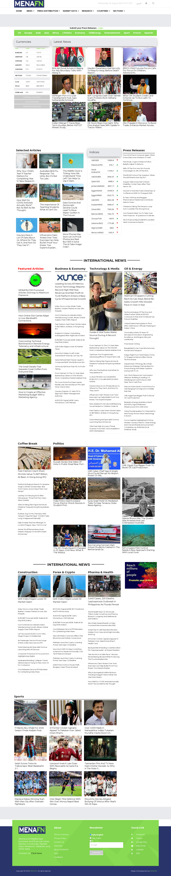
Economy (80, 33)
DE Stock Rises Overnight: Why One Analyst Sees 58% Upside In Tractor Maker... (104, 125)
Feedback (58, 857)
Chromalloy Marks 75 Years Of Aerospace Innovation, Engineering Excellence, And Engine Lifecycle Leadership (138, 335)
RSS (138, 853)
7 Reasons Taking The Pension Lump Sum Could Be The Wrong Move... (137, 207)
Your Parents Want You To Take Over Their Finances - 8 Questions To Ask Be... (139, 214)
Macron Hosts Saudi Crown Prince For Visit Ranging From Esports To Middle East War (139, 388)
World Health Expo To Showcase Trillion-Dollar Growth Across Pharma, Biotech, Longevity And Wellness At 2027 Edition (103, 615)
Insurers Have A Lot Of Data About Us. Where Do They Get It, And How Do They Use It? (105, 388)
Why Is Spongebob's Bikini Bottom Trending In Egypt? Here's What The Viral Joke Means (102, 674)
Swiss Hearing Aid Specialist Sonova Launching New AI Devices (104, 421)
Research (87, 11)
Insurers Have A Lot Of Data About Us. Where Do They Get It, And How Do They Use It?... (26, 240)
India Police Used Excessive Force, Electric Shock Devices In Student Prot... (69, 503)
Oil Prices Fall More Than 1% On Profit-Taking (70, 368)
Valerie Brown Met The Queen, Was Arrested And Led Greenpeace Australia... (137, 520)
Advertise (58, 846)
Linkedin (140, 849)
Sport (127, 33)
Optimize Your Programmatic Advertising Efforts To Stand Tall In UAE (105, 355)
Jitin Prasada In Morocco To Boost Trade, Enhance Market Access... (139, 124)
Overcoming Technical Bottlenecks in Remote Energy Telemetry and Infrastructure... (34, 343)
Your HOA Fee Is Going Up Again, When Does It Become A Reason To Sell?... (139, 156)
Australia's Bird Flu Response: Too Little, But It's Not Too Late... (49, 175)
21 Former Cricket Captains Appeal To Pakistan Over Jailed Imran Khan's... (65, 730)
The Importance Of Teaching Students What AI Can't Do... (49, 207)
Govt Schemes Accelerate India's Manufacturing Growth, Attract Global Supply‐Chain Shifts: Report (70, 317)
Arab (38, 33)
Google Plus (141, 842)
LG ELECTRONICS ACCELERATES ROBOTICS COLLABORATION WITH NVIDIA (104, 379)
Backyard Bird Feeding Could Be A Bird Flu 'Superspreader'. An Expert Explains (104, 649)
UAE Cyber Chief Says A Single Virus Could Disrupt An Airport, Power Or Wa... (103, 473)
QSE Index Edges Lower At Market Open (69, 348)
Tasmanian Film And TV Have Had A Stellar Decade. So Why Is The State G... (100, 766)
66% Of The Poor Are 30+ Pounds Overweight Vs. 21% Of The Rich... (136, 169)
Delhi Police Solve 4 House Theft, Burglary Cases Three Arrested (66, 666)
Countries (102, 11)
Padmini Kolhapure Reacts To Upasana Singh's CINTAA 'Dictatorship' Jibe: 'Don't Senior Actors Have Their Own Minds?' (33, 487)
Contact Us (59, 842)
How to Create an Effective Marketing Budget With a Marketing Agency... (32, 394)
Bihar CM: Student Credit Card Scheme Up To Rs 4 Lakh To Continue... (138, 97)
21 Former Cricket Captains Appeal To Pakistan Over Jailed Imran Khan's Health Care (103, 641)
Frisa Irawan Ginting (132, 344)
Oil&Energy (95, 33)
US (19, 33)
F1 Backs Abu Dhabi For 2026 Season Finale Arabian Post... (29, 729)
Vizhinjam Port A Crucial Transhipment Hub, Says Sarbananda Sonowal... (64, 97)
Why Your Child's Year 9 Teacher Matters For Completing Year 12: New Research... (26, 176)
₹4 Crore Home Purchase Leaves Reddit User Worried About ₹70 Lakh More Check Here (70, 384)
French (137, 33)
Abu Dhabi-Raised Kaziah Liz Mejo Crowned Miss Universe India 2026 (101, 624)
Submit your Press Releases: (84, 28)
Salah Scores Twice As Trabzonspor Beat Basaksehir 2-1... (29, 766)
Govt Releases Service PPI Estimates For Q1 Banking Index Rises (32, 670)
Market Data (70, 11)
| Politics (67, 33)
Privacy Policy (60, 838)
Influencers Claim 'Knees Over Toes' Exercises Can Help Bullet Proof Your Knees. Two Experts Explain (104, 397)
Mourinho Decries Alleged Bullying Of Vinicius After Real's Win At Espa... (100, 801)
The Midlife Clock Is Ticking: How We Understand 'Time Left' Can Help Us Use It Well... (72, 176)
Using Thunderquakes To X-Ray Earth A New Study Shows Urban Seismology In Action (139, 413)
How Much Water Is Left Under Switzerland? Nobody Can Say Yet (69, 354)
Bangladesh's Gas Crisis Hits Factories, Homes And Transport (139, 349)
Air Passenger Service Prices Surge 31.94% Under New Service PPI (32, 641)
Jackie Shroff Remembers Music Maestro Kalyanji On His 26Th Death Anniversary (32, 531)
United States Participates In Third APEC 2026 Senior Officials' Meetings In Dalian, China (140, 325)
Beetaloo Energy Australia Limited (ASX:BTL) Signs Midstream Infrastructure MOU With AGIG (138, 404)
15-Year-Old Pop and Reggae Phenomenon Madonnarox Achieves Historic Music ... (138, 200)
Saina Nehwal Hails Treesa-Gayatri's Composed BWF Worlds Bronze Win (69, 361)
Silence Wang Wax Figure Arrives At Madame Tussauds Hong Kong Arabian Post (105, 363)
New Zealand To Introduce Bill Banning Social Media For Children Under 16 (105, 405)
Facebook (140, 834)
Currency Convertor (32, 97)
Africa (55, 33)
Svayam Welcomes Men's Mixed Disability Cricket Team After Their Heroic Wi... (136, 184)
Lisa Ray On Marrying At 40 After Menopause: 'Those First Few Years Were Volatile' (32, 498)
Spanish (148, 33)
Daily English (97, 835)
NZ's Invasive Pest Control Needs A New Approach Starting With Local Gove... (138, 550)
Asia (46, 33)
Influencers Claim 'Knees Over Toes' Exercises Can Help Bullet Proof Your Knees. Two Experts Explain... (49, 241)
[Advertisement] (85, 20)
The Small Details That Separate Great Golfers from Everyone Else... (33, 369)
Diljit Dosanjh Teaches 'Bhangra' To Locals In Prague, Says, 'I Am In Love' (32, 524)
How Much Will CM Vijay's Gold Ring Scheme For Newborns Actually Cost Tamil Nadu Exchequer (68, 651)
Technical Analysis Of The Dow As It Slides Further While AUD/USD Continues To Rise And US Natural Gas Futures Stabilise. (139, 315)
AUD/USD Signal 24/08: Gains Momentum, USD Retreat (66, 401)
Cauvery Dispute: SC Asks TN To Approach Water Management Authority (67, 393)
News (29, 11)
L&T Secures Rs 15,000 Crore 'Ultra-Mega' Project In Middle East (32, 635)
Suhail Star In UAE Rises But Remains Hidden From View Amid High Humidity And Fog (104, 632)
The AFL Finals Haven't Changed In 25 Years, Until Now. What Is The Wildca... (69, 550)
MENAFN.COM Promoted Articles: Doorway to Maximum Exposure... (34, 292)
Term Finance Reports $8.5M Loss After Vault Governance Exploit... (139, 221)
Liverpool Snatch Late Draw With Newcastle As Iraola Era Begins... (64, 766)
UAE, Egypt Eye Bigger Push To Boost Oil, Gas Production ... (138, 466)
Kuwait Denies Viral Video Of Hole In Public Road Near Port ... (69, 463)
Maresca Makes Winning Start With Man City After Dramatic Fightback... (29, 801)
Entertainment (112, 33)
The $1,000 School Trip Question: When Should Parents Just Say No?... (139, 176)
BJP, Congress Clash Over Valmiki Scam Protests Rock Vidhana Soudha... (104, 97)
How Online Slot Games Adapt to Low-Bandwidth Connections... (34, 318)
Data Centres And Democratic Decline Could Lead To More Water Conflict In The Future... (72, 209)
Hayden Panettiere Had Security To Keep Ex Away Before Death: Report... (104, 70)
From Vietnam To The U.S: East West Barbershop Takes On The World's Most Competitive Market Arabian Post (70, 375)
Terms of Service (61, 834)
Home (19, 11)
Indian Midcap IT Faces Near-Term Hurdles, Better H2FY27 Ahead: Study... (67, 125)
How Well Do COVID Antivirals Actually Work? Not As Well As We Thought (103, 682)
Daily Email (140, 846)
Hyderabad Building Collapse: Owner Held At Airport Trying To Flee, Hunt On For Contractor (33, 662)
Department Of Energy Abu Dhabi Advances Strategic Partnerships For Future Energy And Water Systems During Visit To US (139, 367)
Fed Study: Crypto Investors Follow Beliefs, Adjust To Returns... (137, 163)
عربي (139, 3)
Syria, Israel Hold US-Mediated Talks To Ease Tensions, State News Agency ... (103, 503)
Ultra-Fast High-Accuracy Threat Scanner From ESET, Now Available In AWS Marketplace (105, 428)
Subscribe (96, 852)
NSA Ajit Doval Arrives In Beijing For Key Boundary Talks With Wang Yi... (67, 70)
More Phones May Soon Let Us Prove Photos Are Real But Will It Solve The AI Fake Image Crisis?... (72, 240)
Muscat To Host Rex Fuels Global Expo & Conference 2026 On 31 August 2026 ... (139, 192)
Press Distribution (47, 11)
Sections (118, 11)
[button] (146, 3)
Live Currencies (32, 102)
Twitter (139, 838)
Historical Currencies (32, 106)
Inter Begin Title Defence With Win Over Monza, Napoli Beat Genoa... (65, 801)
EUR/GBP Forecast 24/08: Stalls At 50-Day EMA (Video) (70, 341)
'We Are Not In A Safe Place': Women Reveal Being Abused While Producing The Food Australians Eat (103, 656)
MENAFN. (33, 871)
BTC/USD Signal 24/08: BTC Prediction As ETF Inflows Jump (68, 610)
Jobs (56, 853)
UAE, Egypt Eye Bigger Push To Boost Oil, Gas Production (139, 397)
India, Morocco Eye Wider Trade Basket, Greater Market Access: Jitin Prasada (69, 308)
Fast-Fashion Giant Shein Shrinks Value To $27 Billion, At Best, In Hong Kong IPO (70, 326)
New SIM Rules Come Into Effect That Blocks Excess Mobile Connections (68, 637)
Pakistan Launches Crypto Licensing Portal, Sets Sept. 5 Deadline (67, 643)
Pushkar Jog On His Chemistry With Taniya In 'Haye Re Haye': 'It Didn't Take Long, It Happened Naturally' (33, 516)
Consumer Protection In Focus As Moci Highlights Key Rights (33, 655)
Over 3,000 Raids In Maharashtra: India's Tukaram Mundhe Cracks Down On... (99, 730)
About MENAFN (61, 849)
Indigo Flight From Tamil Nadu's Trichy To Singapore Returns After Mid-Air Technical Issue (139, 357)
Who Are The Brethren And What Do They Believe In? (104, 371)
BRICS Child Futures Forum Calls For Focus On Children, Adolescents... (139, 70)
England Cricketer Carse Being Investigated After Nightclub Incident (70, 334)
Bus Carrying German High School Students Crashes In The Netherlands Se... (104, 547)
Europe (28, 33)
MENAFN (153, 871)
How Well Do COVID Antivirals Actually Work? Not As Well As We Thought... (26, 205)
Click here (36, 853)
